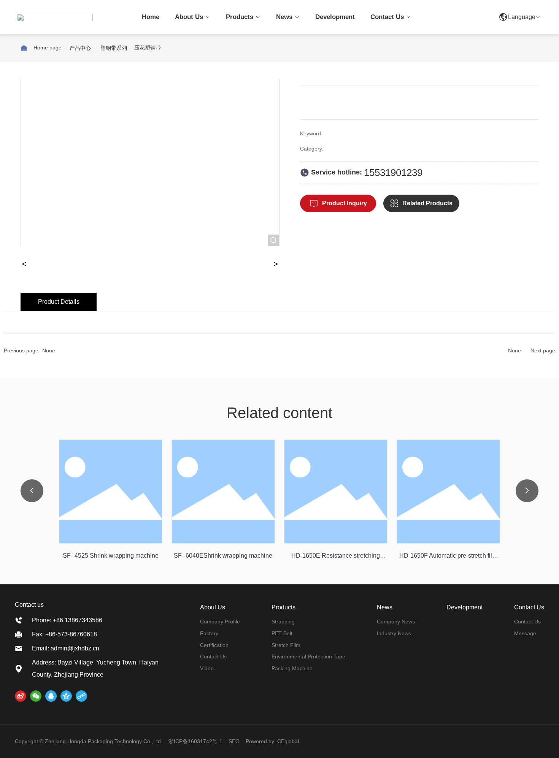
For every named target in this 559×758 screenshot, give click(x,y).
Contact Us (529, 607)
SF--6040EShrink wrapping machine (223, 555)
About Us (212, 607)
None (48, 350)
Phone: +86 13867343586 (67, 620)
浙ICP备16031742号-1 (195, 741)
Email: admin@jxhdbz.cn (65, 648)
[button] (32, 490)
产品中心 (80, 48)
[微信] (35, 696)
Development (464, 607)
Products (283, 607)
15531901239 (393, 172)
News (384, 607)
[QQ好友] (51, 696)
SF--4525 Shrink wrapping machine (111, 555)
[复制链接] (81, 696)
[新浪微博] (20, 696)
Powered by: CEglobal (272, 741)
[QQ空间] (66, 696)
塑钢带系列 (113, 48)
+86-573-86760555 (462, 17)
